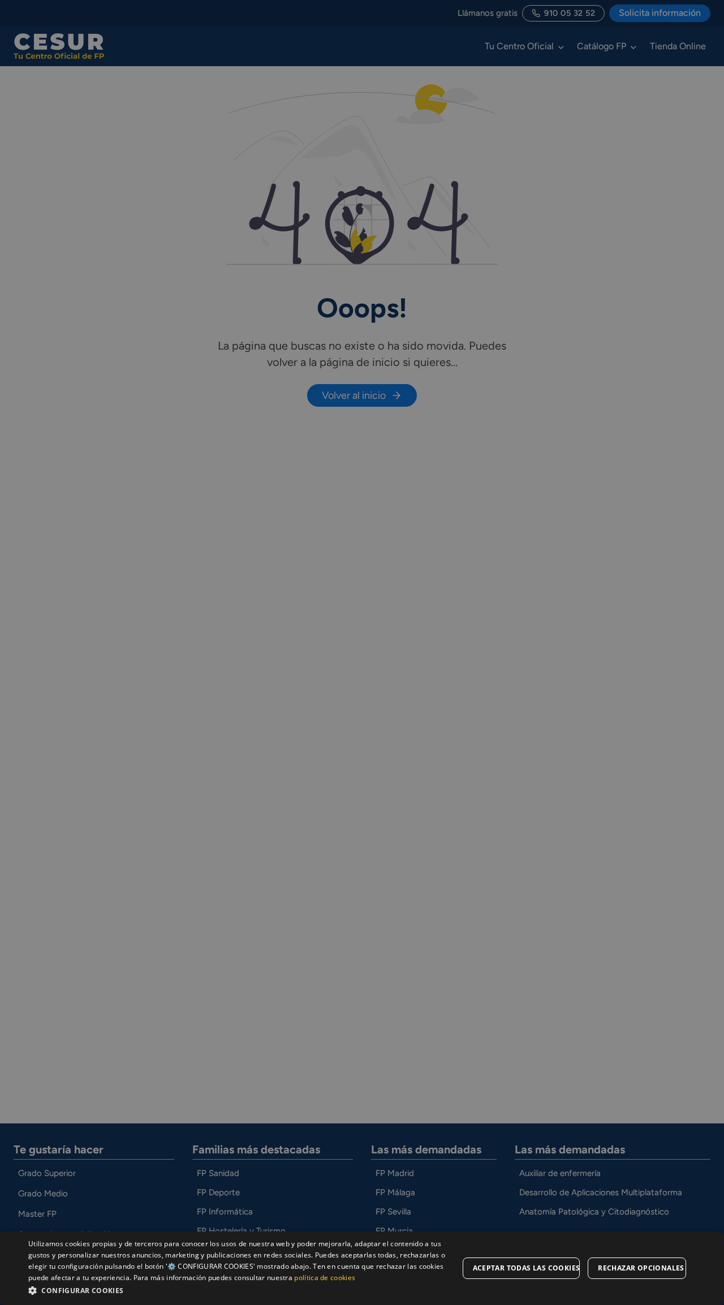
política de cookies (324, 1277)
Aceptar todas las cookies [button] (526, 1268)
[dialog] (362, 1268)
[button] (243, 1290)
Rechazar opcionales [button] (641, 1268)
